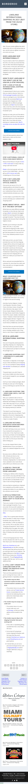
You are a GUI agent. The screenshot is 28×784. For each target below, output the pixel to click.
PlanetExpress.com (15, 639)
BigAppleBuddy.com (13, 647)
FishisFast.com (15, 637)
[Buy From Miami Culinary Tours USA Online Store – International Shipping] (14, 716)
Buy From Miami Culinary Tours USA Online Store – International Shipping (13, 724)
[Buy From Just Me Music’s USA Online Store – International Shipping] (14, 734)
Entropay (10, 610)
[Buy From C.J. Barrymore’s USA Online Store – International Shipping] (14, 753)
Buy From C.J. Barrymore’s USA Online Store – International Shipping (13, 762)
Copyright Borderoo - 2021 (9, 773)
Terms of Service (20, 773)
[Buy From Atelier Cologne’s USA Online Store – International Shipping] (14, 697)
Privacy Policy (5, 775)
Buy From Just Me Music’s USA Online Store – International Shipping (13, 743)
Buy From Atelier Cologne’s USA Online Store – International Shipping (13, 705)
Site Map (11, 775)
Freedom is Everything (20, 775)
